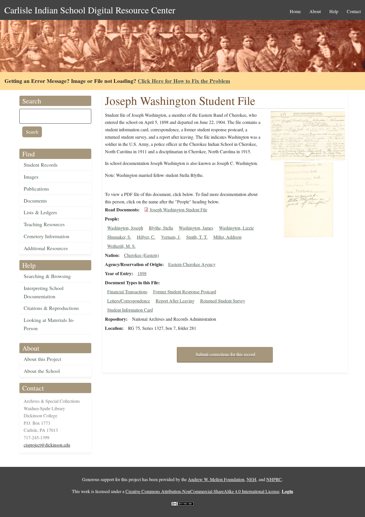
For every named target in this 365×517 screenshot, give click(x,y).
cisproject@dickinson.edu (47, 445)
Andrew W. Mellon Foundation (216, 479)
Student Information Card (130, 310)
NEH (251, 479)
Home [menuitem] (295, 11)
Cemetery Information (46, 236)
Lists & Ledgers (40, 212)
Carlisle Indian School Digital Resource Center (89, 10)
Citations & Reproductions (51, 308)
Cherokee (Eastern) (141, 255)
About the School (42, 370)
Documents (35, 200)
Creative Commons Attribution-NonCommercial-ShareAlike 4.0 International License (202, 491)
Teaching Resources (44, 224)
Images (31, 176)
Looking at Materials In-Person (49, 324)
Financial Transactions (127, 292)
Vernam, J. (171, 237)
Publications (36, 188)
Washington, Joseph (125, 228)
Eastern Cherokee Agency (192, 264)
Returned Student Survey (222, 301)
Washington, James (196, 228)
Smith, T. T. (197, 237)
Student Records (41, 164)
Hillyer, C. (146, 237)
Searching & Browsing (47, 276)
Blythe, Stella (161, 228)
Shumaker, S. (119, 237)
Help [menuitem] (333, 11)
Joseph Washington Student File (178, 209)
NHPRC (274, 479)
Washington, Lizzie (236, 228)
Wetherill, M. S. (121, 246)
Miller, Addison (227, 237)
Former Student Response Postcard (184, 292)
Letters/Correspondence (128, 301)
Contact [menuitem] (354, 11)
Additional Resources (46, 248)
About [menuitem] (315, 11)
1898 (142, 273)
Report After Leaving (175, 301)
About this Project (42, 358)
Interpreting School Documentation (44, 292)
